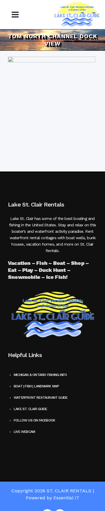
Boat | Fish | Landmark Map (36, 386)
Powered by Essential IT (52, 498)
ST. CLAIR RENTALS (69, 491)
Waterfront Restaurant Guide (40, 398)
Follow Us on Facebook (34, 420)
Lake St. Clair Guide (30, 409)
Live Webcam (24, 432)
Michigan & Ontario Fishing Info (40, 375)
